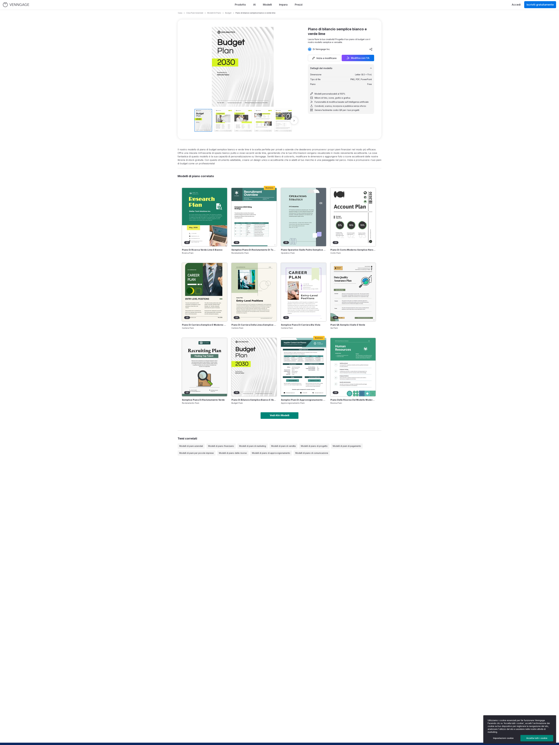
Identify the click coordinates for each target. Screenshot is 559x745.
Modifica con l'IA (360, 58)
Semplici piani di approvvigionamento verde (303, 400)
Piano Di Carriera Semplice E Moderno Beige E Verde (204, 325)
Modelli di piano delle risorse (233, 453)
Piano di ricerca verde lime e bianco (202, 250)
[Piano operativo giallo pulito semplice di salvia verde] (303, 217)
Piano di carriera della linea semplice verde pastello (254, 325)
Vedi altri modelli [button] (279, 415)
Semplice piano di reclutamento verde (203, 400)
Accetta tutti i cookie (536, 738)
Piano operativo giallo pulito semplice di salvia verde (303, 250)
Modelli (267, 4)
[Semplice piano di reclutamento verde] (204, 367)
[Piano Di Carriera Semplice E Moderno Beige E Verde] (204, 292)
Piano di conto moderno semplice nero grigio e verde (353, 250)
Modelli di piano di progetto (314, 446)
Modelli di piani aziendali (191, 446)
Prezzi (299, 4)
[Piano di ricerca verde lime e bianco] (204, 217)
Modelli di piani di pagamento (347, 446)
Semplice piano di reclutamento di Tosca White (254, 250)
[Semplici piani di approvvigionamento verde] (303, 367)
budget (228, 13)
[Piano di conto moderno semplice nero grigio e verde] (353, 217)
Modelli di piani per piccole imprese (196, 453)
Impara (283, 4)
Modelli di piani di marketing (252, 446)
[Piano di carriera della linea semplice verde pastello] (254, 292)
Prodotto (240, 4)
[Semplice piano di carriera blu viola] (303, 292)
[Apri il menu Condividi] (371, 49)
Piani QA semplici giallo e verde (347, 325)
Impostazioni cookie (503, 738)
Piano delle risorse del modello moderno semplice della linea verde (353, 400)
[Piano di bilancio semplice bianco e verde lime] (254, 367)
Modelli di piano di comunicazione (311, 453)
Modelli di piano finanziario (221, 446)
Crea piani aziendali (194, 13)
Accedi (516, 4)
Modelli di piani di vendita (283, 446)
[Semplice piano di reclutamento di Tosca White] (254, 217)
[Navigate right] (294, 120)
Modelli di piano (214, 13)
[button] (324, 58)
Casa (180, 13)
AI (254, 4)
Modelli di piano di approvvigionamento (271, 453)
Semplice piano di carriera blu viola (300, 325)
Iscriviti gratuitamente (540, 4)
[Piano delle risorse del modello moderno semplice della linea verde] (353, 367)
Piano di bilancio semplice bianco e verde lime (254, 400)
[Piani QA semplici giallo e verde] (353, 292)
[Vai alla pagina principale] (16, 4)
